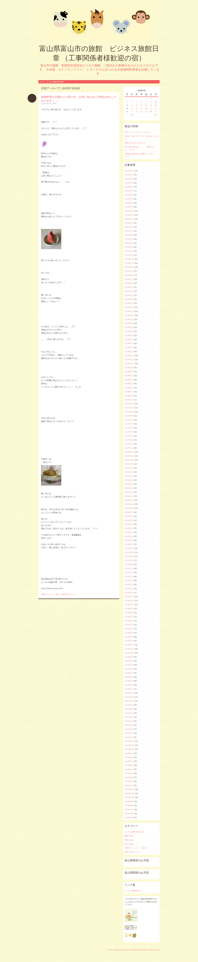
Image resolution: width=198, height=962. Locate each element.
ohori (55, 103)
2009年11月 (129, 793)
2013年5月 (129, 625)
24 (156, 108)
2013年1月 (129, 641)
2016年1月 (129, 496)
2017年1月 (129, 448)
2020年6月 (129, 283)
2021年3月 (129, 247)
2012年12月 (129, 645)
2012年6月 (129, 669)
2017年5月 (129, 432)
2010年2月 (129, 781)
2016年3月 (129, 488)
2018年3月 (129, 392)
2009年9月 (129, 801)
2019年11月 (129, 311)
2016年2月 (129, 492)
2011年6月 (129, 717)
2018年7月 (129, 376)
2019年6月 (129, 331)
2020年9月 (129, 271)
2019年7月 (129, 327)
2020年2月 (129, 299)
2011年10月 (129, 701)
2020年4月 (129, 291)
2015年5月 (129, 528)
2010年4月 (129, 773)
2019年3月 (129, 343)
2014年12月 (129, 548)
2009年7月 (129, 809)
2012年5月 (129, 673)
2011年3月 (129, 729)
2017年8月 (129, 420)
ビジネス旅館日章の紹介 (55, 82)
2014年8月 (129, 564)
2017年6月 (129, 428)
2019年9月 (129, 319)
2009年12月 (129, 789)
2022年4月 (129, 195)
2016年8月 (129, 468)
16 (151, 105)
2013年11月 (129, 600)
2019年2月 (129, 347)
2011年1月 (129, 737)
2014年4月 (129, 580)
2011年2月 (129, 733)
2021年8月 (129, 227)
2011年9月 (129, 705)
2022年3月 (129, 199)
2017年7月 (129, 424)
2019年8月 (129, 323)
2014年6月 (129, 572)
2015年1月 (129, 544)
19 (132, 108)
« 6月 (132, 115)
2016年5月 (129, 480)
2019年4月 (129, 339)
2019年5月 (129, 335)
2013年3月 (129, 633)
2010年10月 (129, 749)
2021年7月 (129, 231)
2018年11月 (129, 360)
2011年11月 (129, 697)
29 (146, 112)
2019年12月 (129, 307)
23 (151, 108)
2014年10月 (129, 556)
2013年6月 (129, 621)
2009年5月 (129, 817)
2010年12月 (129, 741)
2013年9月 (129, 609)
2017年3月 (129, 440)
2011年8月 (129, 709)
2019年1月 (129, 351)
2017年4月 (129, 436)
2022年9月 (129, 175)
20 (137, 108)
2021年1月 (129, 255)
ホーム (41, 82)
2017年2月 (129, 444)
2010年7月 (129, 761)
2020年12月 (129, 259)
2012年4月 (129, 677)
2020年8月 (129, 275)
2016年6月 (129, 476)
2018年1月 (129, 400)
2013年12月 (129, 597)
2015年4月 (129, 532)
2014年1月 (129, 592)
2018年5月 (129, 384)
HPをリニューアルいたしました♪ (137, 132)
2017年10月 (129, 412)
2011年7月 (129, 713)
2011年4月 (129, 725)
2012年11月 (129, 649)
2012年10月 (129, 653)
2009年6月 (129, 813)
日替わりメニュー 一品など (50, 594)
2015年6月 (129, 524)
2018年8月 (129, 372)
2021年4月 (129, 243)
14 (141, 105)
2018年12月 (129, 355)
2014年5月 (129, 576)
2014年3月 (129, 584)
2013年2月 (129, 637)
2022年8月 (129, 179)
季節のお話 (129, 840)
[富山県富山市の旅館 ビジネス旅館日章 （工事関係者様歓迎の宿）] (99, 23)
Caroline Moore (153, 950)
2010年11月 (129, 745)
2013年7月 (129, 617)
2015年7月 (129, 520)
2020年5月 (129, 287)
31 (156, 112)
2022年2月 (129, 203)
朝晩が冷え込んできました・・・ (138, 143)
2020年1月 (129, 303)
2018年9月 (129, 367)
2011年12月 (129, 693)
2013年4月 (129, 629)
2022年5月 (129, 191)
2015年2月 (129, 540)
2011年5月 (129, 721)
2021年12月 (129, 211)
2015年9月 (129, 512)
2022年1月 (129, 207)
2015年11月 (129, 504)
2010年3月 (129, 777)
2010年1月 (129, 785)
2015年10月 (129, 508)
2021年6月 (129, 235)
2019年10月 (129, 315)
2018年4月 (129, 388)
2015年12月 (129, 500)
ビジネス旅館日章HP (132, 891)
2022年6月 (129, 187)
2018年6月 (129, 380)
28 (141, 112)
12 (132, 105)
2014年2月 (129, 588)
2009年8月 (129, 805)
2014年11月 (129, 552)
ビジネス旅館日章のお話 (134, 832)
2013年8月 (129, 613)
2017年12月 (129, 404)
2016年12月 (129, 452)
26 (132, 112)
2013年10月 (129, 604)
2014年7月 (129, 568)
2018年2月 (129, 396)
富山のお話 (129, 844)
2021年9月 (129, 223)
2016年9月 (129, 464)
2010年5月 (129, 769)
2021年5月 (129, 239)
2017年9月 (129, 416)
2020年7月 (129, 279)
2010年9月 (129, 753)
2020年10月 (129, 267)
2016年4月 (129, 484)
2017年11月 (129, 408)
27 (137, 112)
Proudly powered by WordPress (119, 950)
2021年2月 (129, 251)
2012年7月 (129, 665)
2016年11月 (129, 456)
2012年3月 (129, 681)
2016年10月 (129, 460)
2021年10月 (129, 219)
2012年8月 (129, 661)
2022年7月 (129, 183)
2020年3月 (129, 295)
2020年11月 (129, 263)
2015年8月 (129, 516)
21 (141, 108)
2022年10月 (129, 171)
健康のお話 (129, 836)
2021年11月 (129, 215)
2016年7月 (129, 472)
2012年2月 (129, 685)
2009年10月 (129, 797)
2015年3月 (129, 536)
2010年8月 (129, 757)
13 (136, 105)
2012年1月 (129, 689)
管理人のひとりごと (68, 594)
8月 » (156, 115)
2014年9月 (129, 560)
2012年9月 (129, 657)
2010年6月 (129, 765)
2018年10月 (129, 363)
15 (146, 105)
